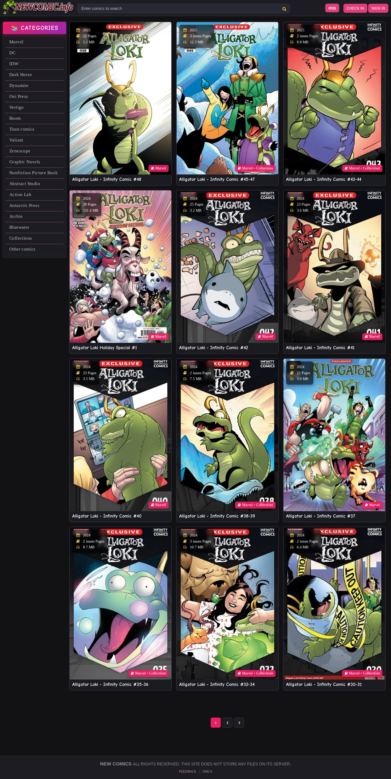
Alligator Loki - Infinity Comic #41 (320, 347)
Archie (16, 216)
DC (12, 52)
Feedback (187, 771)
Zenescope (20, 150)
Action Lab (20, 194)
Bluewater (19, 227)
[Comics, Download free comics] (38, 10)
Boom (15, 118)
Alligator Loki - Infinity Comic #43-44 (323, 179)
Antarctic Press (24, 205)
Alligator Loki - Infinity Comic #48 (106, 179)
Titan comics (22, 129)
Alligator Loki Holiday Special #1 (104, 347)
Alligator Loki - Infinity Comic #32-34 (217, 684)
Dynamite (18, 85)
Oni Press (18, 96)
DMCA (207, 771)
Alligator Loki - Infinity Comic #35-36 (110, 684)
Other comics (22, 249)
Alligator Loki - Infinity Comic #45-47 (217, 179)
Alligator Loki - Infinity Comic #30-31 (324, 684)
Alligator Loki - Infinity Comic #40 (107, 516)
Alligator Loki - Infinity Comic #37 (320, 516)
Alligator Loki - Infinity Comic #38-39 (217, 516)
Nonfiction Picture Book (33, 172)
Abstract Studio (24, 183)
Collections (20, 238)
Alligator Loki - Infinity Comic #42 (213, 347)
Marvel (16, 41)
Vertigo (16, 107)
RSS (332, 8)
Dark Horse (20, 74)
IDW (14, 63)
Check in (355, 8)
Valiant (16, 140)
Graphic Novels (24, 161)
